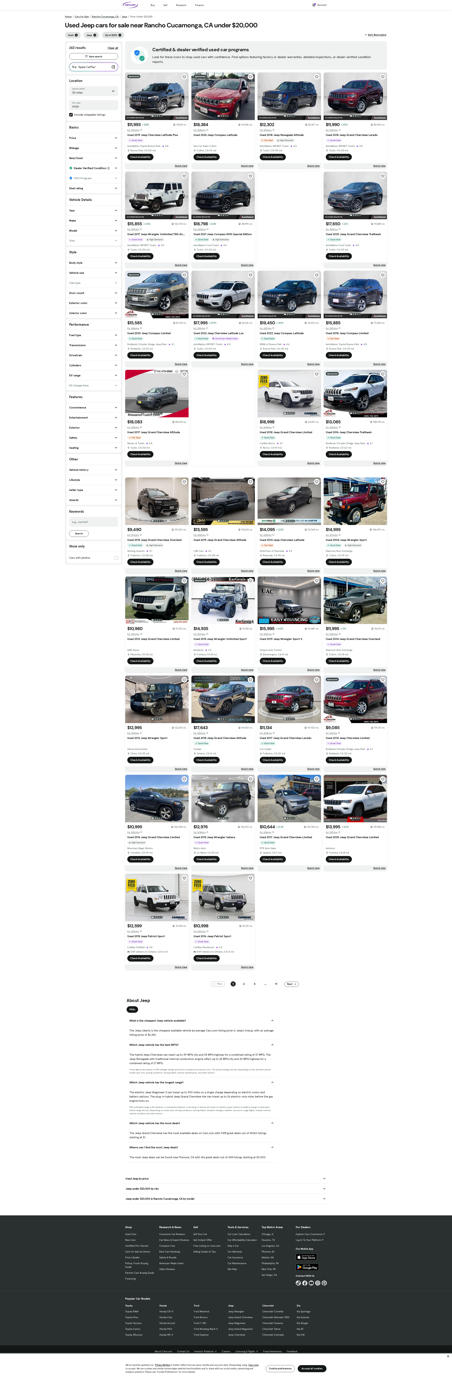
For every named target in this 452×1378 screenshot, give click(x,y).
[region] (226, 1365)
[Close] (448, 1356)
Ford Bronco (201, 1317)
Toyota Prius (131, 1317)
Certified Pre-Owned (136, 1245)
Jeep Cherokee (236, 1334)
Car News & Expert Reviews (174, 1240)
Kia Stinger (302, 1323)
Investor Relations (204, 1351)
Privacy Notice (162, 1365)
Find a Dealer (132, 1257)
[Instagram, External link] (317, 1283)
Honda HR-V (166, 1334)
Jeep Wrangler (236, 1311)
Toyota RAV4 (131, 1311)
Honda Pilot (165, 1329)
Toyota (128, 1305)
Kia (298, 1305)
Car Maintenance (237, 1263)
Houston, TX (268, 1240)
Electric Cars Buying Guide (139, 1272)
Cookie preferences (280, 1368)
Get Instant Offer (202, 1240)
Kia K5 (300, 1329)
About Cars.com (163, 1351)
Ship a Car (233, 1245)
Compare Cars (167, 1245)
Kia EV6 (301, 1334)
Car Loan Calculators (239, 1234)
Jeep (124, 16)
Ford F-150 (200, 1323)
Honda (163, 1305)
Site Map (232, 1269)
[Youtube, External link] (311, 1283)
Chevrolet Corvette (273, 1311)
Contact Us (183, 1351)
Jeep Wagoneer (236, 1323)
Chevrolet (268, 1305)
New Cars (130, 1240)
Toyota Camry (132, 1329)
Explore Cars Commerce (309, 1234)
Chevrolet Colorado (273, 1334)
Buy (153, 5)
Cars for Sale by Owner (137, 1251)
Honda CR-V (166, 1311)
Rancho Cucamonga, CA (105, 16)
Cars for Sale (82, 16)
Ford (196, 1305)
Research (181, 5)
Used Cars (130, 1234)
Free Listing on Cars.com (207, 1245)
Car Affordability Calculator (242, 1240)
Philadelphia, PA (270, 1263)
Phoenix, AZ (268, 1251)
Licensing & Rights (245, 1351)
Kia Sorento (303, 1317)
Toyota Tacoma (133, 1323)
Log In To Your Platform (308, 1240)
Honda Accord (167, 1323)
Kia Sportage (303, 1311)
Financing (130, 1278)
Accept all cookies (312, 1368)
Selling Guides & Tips (204, 1251)
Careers (226, 1351)
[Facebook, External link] (304, 1283)
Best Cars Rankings (169, 1251)
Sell (165, 5)
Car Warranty (235, 1251)
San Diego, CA (269, 1274)
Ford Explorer (201, 1334)
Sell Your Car (200, 1234)
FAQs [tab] (132, 1009)
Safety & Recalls (167, 1257)
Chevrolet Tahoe (271, 1329)
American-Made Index (171, 1263)
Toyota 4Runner (133, 1334)
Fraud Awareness (272, 1351)
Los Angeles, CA (270, 1245)
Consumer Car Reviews (172, 1234)
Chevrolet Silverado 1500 (275, 1317)
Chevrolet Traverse (272, 1323)
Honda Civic (165, 1317)
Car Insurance (235, 1257)
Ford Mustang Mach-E (206, 1329)
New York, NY (269, 1269)
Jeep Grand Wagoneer (240, 1329)
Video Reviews (167, 1269)
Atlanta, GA (268, 1257)
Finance (199, 5)
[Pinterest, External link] (324, 1283)
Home (68, 16)
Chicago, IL (268, 1234)
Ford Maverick (201, 1311)
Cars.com (253, 1365)
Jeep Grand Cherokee (240, 1317)
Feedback (292, 1351)
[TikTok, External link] (298, 1283)
